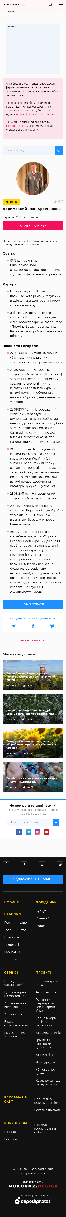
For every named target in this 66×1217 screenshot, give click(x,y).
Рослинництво (15, 922)
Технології (11, 944)
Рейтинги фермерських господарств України (46, 1005)
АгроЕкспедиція (48, 1032)
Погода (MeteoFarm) (13, 983)
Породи (42, 925)
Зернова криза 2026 (47, 983)
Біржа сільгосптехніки (16, 1023)
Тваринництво (15, 930)
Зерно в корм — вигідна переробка (48, 1021)
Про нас (10, 1132)
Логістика (11, 959)
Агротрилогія (46, 992)
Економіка (12, 952)
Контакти (11, 1139)
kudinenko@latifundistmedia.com (37, 114)
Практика (11, 937)
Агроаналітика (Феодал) (15, 1005)
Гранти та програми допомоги (43, 1043)
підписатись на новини (33, 879)
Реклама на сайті (47, 1110)
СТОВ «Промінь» (33, 225)
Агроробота (13, 1014)
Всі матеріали (33, 640)
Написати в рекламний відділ (47, 1100)
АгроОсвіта (44, 1055)
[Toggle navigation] (60, 4)
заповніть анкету (17, 125)
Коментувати (33, 604)
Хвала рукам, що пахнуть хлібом (48, 1082)
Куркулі (41, 911)
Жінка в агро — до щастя (47, 1071)
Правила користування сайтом (45, 1128)
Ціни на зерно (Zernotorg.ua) (15, 994)
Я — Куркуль (45, 1062)
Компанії (42, 918)
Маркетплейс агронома (14, 1034)
